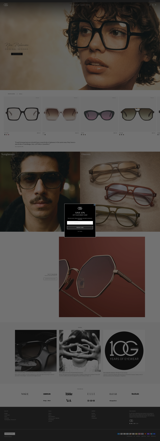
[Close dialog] (94, 204)
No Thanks (80, 231)
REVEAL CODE (80, 227)
